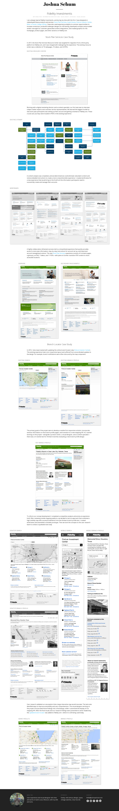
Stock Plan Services (60, 22)
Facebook (87, 800)
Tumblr (97, 800)
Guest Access (71, 22)
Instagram (90, 800)
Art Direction (37, 17)
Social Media (65, 17)
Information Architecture (51, 17)
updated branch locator (37, 713)
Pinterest (94, 800)
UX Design (73, 17)
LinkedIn (100, 800)
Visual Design (81, 17)
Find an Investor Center (84, 22)
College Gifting (41, 24)
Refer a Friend (31, 24)
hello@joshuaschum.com (94, 798)
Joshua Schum (59, 4)
